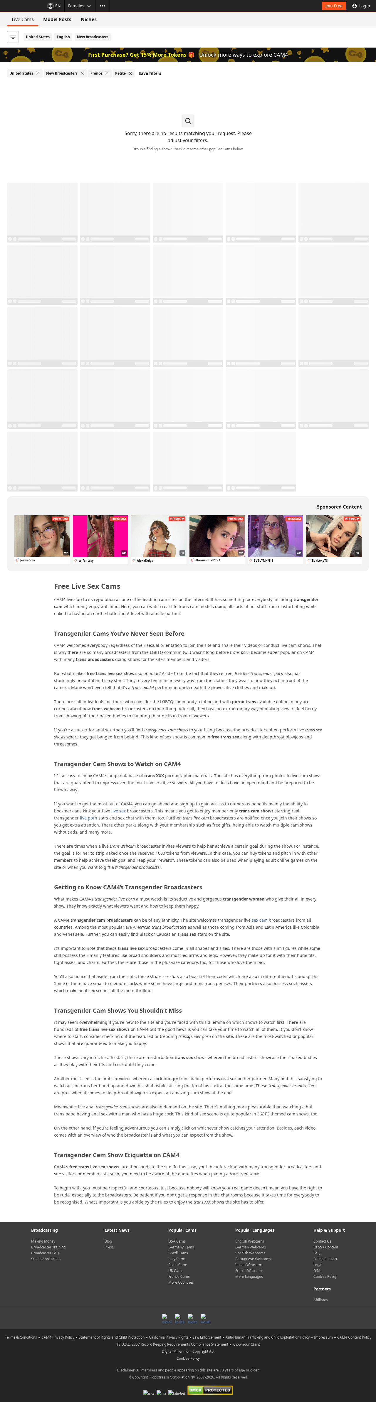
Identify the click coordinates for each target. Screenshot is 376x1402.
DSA (316, 1270)
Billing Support (325, 1258)
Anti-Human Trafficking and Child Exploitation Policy (268, 1337)
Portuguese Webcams (253, 1258)
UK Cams (175, 1270)
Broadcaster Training (48, 1247)
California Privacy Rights (168, 1337)
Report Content (325, 1247)
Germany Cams (181, 1247)
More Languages (249, 1276)
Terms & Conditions (21, 1337)
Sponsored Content (339, 507)
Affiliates (320, 1299)
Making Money (43, 1241)
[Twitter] (192, 1318)
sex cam (260, 920)
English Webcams (249, 1241)
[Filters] (13, 37)
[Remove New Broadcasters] (82, 73)
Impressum (323, 1337)
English (63, 36)
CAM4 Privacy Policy (57, 1337)
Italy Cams (177, 1258)
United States (38, 36)
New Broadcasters (92, 36)
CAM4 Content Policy (354, 1337)
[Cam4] (21, 6)
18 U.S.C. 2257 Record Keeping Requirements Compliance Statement (172, 1344)
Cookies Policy (325, 1276)
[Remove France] (106, 73)
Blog (108, 1241)
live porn (88, 818)
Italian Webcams (249, 1264)
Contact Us (322, 1241)
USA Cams (177, 1241)
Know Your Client (246, 1344)
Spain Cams (178, 1264)
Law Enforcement (207, 1337)
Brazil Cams (178, 1252)
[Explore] (102, 6)
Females (76, 6)
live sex (118, 811)
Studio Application (46, 1258)
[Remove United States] (37, 73)
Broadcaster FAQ (45, 1252)
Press (109, 1247)
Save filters (150, 73)
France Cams (179, 1276)
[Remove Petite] (130, 73)
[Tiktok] (167, 1318)
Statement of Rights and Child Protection (112, 1337)
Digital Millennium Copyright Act (188, 1351)
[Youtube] (205, 1318)
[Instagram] (179, 1318)
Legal (317, 1264)
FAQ (316, 1252)
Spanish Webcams (250, 1252)
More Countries (181, 1282)
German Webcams (250, 1247)
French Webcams (249, 1270)
